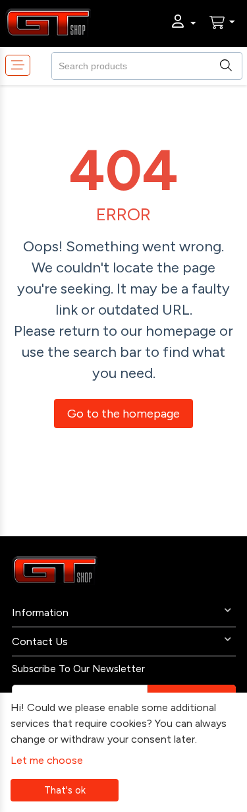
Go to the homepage (123, 413)
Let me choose (47, 760)
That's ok (65, 790)
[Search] (231, 64)
